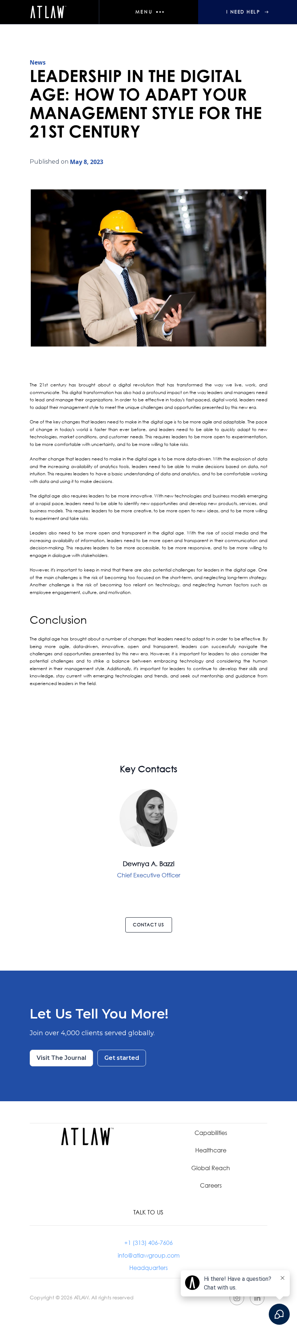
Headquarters (148, 1267)
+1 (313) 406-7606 (148, 1242)
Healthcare (210, 1150)
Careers (211, 1185)
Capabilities (210, 1132)
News (38, 62)
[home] (49, 12)
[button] (148, 12)
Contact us (148, 925)
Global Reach (210, 1168)
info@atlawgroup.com (149, 1255)
